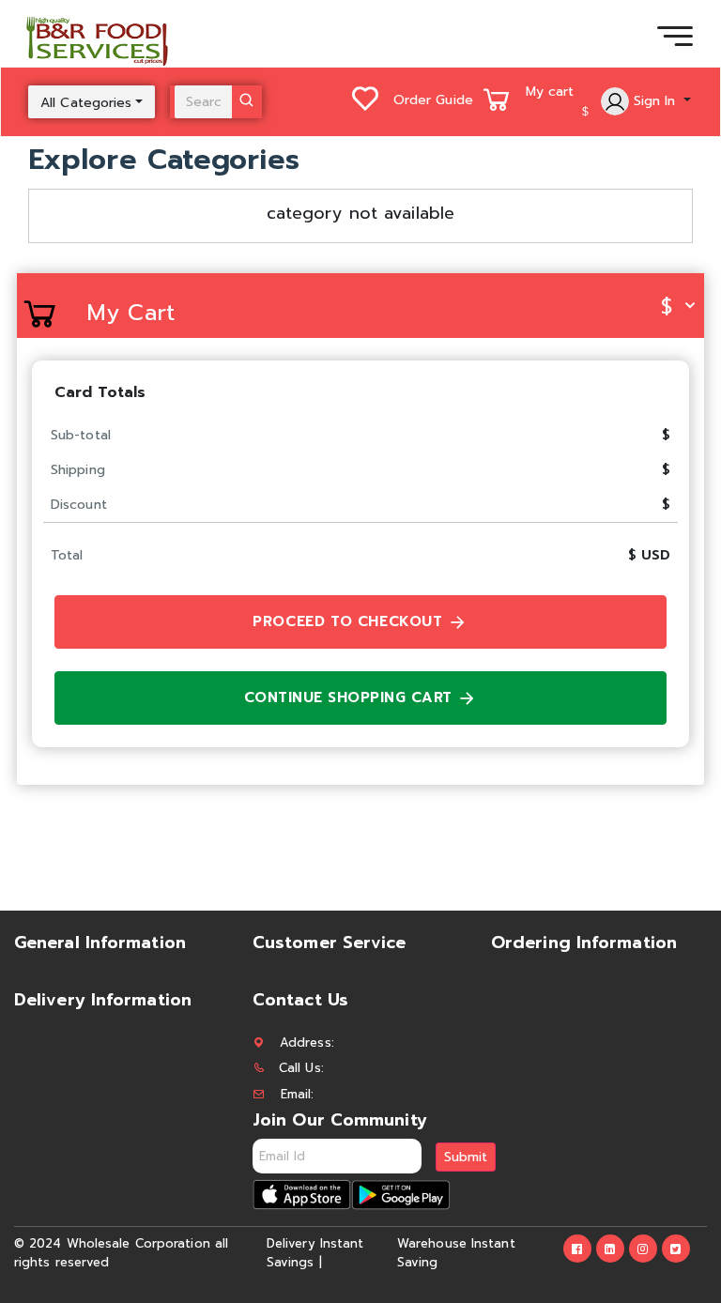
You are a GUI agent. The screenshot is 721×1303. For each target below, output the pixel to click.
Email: (297, 1094)
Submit (465, 1157)
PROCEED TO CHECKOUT (350, 621)
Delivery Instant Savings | (315, 1252)
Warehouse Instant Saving (456, 1252)
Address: (307, 1042)
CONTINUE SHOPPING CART (351, 697)
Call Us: (301, 1068)
